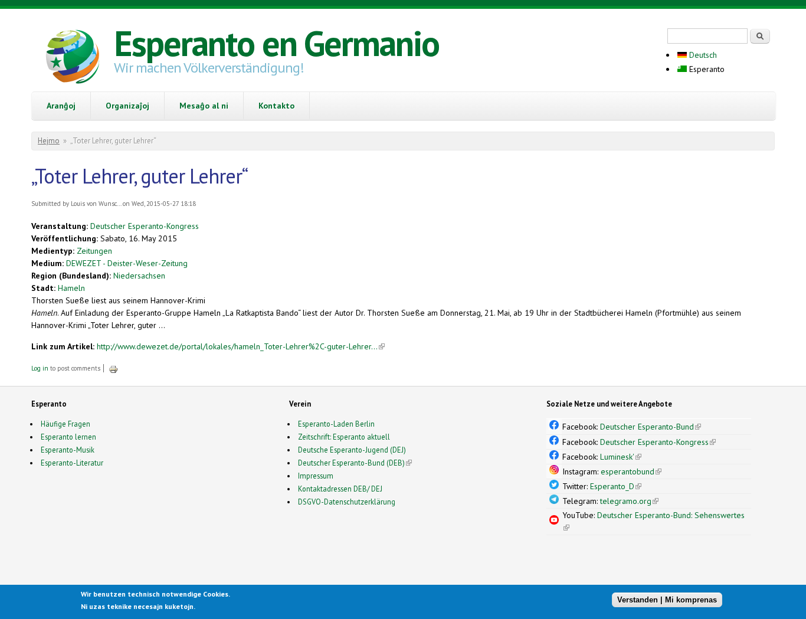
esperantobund (631, 471)
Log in (39, 368)
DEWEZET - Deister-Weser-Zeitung (127, 263)
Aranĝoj (61, 105)
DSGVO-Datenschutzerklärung (346, 501)
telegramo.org (629, 501)
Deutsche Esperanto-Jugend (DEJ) (352, 449)
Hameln (71, 288)
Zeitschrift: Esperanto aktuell (344, 436)
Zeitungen (94, 250)
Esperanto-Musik (67, 449)
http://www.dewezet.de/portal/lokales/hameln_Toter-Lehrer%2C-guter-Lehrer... (241, 346)
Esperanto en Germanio (276, 43)
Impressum (315, 475)
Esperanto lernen (68, 436)
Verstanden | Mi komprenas (667, 599)
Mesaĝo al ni (203, 105)
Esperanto (706, 69)
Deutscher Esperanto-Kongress (144, 226)
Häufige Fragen (65, 423)
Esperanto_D (615, 486)
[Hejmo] (72, 58)
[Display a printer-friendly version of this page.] (113, 368)
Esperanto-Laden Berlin (336, 423)
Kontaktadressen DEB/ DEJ (340, 488)
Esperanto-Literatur (72, 462)
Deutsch (702, 55)
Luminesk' (620, 456)
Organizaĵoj (127, 105)
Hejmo (49, 141)
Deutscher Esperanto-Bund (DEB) (351, 462)
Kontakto (276, 105)
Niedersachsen (139, 275)
